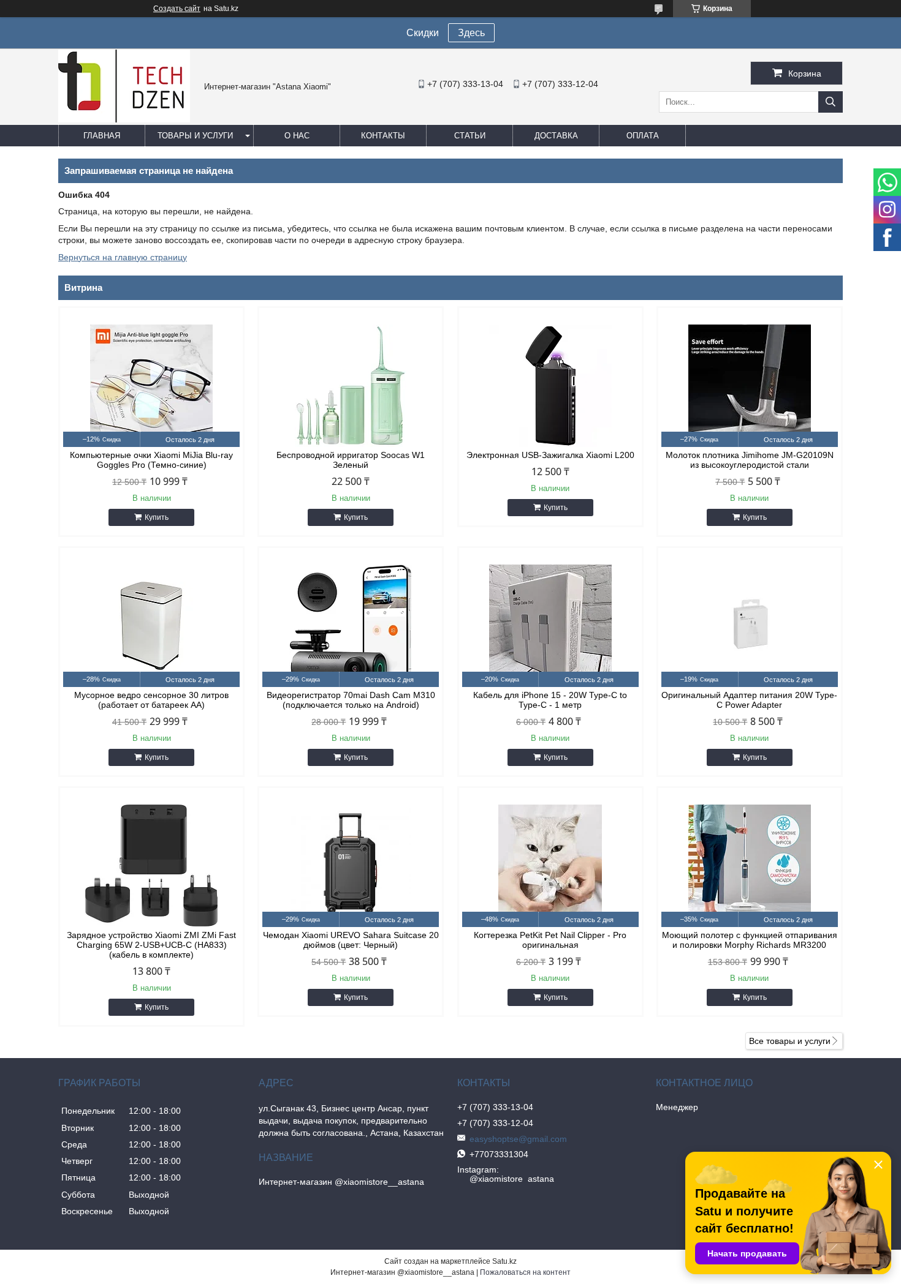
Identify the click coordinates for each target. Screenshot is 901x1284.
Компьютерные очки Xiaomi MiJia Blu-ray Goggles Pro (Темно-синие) (151, 460)
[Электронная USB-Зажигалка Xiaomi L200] (550, 386)
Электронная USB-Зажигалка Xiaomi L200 (550, 455)
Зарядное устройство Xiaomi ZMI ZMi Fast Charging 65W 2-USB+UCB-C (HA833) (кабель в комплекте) (151, 944)
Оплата (642, 135)
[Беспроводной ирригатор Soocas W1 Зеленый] (350, 386)
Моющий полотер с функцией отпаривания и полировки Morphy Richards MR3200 (749, 940)
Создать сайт (176, 8)
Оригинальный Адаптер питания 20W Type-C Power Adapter (749, 700)
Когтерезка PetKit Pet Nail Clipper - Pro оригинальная (550, 940)
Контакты (383, 135)
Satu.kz (504, 1261)
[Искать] (830, 102)
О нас (297, 135)
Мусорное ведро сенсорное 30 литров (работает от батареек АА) (151, 700)
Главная (101, 135)
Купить (157, 517)
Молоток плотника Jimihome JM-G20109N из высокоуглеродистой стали (750, 460)
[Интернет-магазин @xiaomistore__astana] (124, 119)
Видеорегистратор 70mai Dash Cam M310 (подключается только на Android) (351, 700)
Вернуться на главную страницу (122, 257)
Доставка (556, 135)
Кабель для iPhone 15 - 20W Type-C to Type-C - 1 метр (550, 700)
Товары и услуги (195, 135)
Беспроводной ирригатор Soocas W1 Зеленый (350, 460)
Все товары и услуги (790, 1041)
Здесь (471, 33)
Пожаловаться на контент (525, 1272)
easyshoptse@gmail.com (518, 1139)
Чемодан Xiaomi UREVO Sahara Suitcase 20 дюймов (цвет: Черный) (351, 940)
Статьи (469, 135)
